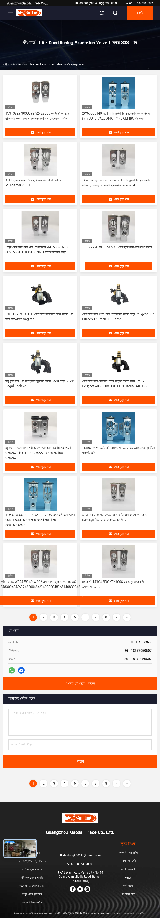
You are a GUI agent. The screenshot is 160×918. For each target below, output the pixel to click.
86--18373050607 (141, 3)
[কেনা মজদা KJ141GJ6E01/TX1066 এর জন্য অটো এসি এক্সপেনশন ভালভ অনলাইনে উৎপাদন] (118, 561)
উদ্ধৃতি (140, 12)
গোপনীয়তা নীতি (128, 894)
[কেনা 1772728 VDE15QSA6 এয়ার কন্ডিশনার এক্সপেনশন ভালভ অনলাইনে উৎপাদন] (118, 227)
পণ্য (13, 64)
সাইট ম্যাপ (128, 885)
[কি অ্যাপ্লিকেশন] (12, 670)
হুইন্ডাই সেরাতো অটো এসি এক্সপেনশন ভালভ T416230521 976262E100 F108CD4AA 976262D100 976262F (38, 453)
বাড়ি (5, 64)
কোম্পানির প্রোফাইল (128, 852)
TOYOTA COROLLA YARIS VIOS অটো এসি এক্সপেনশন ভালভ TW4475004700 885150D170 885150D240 (40, 520)
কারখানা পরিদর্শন (128, 861)
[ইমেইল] (21, 670)
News (128, 877)
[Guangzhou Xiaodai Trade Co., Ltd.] (29, 13)
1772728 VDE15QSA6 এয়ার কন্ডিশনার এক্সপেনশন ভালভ (118, 247)
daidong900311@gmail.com (98, 3)
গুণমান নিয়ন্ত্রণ (128, 869)
